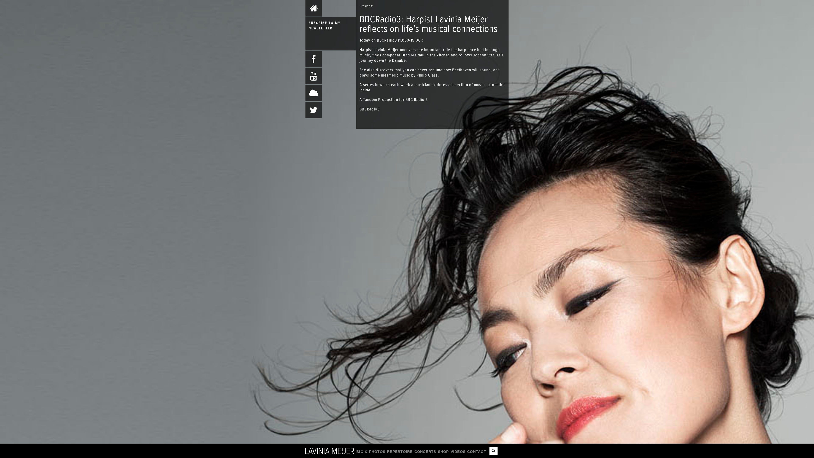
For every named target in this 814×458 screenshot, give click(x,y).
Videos (458, 452)
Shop (443, 452)
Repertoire (400, 452)
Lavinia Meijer (329, 451)
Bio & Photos (370, 452)
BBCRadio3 (369, 109)
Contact (476, 452)
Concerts (425, 452)
